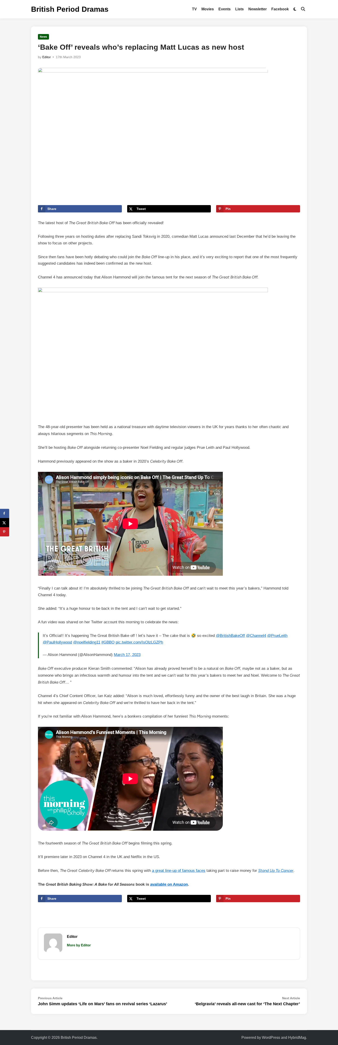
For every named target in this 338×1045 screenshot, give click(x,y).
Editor (46, 57)
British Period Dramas (70, 9)
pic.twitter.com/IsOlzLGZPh (139, 642)
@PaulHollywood (57, 642)
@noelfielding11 (86, 642)
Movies (207, 9)
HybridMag (297, 1037)
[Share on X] (4, 522)
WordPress (271, 1037)
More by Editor (79, 945)
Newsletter (257, 9)
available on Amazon (169, 884)
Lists (239, 9)
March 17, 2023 (127, 655)
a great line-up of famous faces (178, 870)
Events (224, 9)
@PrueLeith (277, 635)
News (43, 36)
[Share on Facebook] (4, 513)
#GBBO (108, 642)
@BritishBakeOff (230, 635)
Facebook (280, 9)
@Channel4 (256, 635)
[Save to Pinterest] (4, 531)
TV (194, 9)
